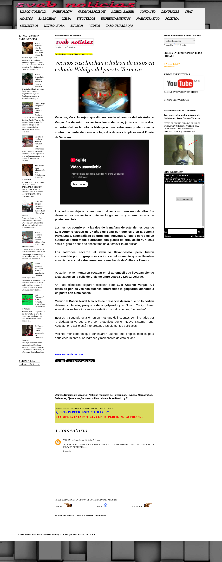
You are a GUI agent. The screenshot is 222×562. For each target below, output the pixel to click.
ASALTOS (26, 18)
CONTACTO (147, 11)
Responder (67, 451)
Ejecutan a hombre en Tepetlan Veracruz (39, 140)
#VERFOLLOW (62, 11)
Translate (183, 45)
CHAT (188, 11)
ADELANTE (137, 506)
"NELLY (67, 440)
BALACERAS (46, 18)
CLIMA (66, 18)
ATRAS (59, 506)
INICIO (100, 506)
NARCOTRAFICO (147, 18)
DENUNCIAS (170, 11)
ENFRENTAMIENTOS (115, 18)
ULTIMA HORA (54, 25)
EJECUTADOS (86, 18)
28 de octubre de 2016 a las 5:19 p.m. (86, 440)
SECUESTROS (29, 25)
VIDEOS (94, 25)
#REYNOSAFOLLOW (91, 11)
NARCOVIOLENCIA (33, 11)
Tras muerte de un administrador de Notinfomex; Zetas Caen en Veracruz (182, 116)
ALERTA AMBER (122, 11)
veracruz (94, 408)
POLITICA (172, 18)
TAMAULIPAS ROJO (119, 25)
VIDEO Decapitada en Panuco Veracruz (39, 78)
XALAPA (110, 408)
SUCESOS (76, 25)
